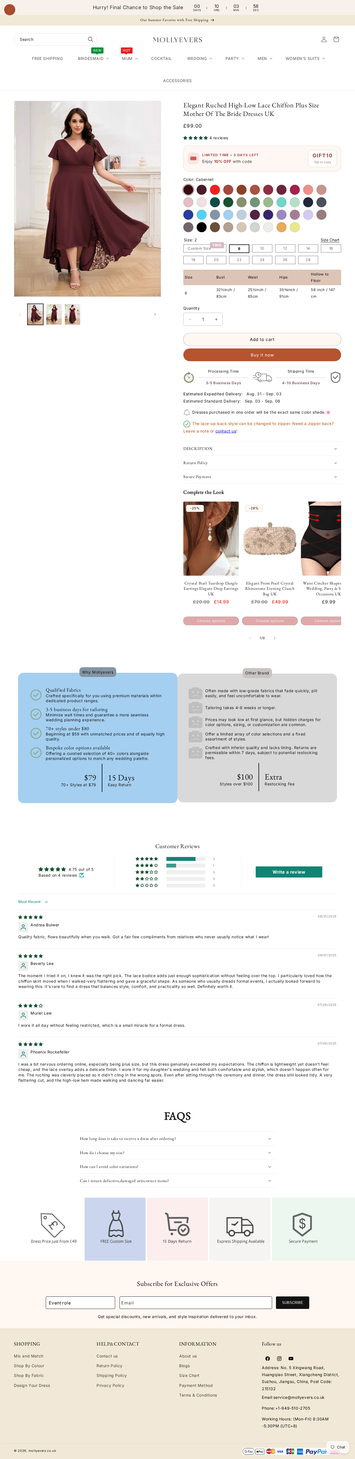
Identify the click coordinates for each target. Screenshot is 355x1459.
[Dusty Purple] (295, 215)
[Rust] (228, 190)
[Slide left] (20, 314)
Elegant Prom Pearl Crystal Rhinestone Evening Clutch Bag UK (270, 588)
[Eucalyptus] (255, 202)
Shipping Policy (112, 1375)
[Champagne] (242, 227)
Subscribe (292, 1303)
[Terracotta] (255, 190)
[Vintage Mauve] (321, 215)
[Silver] (255, 227)
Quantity (191, 308)
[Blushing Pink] (202, 202)
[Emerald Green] (228, 202)
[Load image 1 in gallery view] (35, 314)
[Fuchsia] (295, 190)
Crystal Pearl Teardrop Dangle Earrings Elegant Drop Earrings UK (211, 588)
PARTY (232, 58)
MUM (127, 57)
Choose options (211, 621)
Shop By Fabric (29, 1375)
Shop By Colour (29, 1366)
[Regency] (268, 215)
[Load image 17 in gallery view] (72, 314)
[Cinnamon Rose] (268, 190)
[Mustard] (281, 227)
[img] (30, 917)
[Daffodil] (295, 227)
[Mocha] (215, 227)
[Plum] (255, 215)
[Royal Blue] (188, 215)
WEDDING (197, 58)
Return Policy (110, 1366)
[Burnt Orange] (242, 190)
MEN (262, 58)
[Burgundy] (202, 190)
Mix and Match (29, 1356)
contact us (225, 431)
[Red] (215, 190)
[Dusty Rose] (321, 190)
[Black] (202, 227)
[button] (55, 39)
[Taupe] (228, 227)
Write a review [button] (289, 872)
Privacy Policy (110, 1385)
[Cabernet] (188, 190)
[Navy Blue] (308, 202)
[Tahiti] (281, 215)
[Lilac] (308, 215)
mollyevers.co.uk (42, 1451)
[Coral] (308, 190)
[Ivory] (268, 227)
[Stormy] (321, 202)
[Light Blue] (228, 215)
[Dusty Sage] (268, 202)
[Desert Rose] (281, 190)
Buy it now (262, 355)
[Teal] (215, 202)
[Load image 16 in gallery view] (54, 314)
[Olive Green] (242, 202)
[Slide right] (155, 314)
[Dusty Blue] (215, 215)
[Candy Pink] (188, 202)
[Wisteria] (188, 227)
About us (188, 1356)
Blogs (184, 1366)
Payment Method (196, 1385)
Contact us (107, 1356)
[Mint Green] (295, 202)
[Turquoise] (281, 202)
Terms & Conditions (198, 1395)
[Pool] (202, 215)
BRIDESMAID (90, 57)
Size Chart (330, 239)
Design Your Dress (32, 1385)
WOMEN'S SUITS (303, 58)
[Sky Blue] (242, 215)
